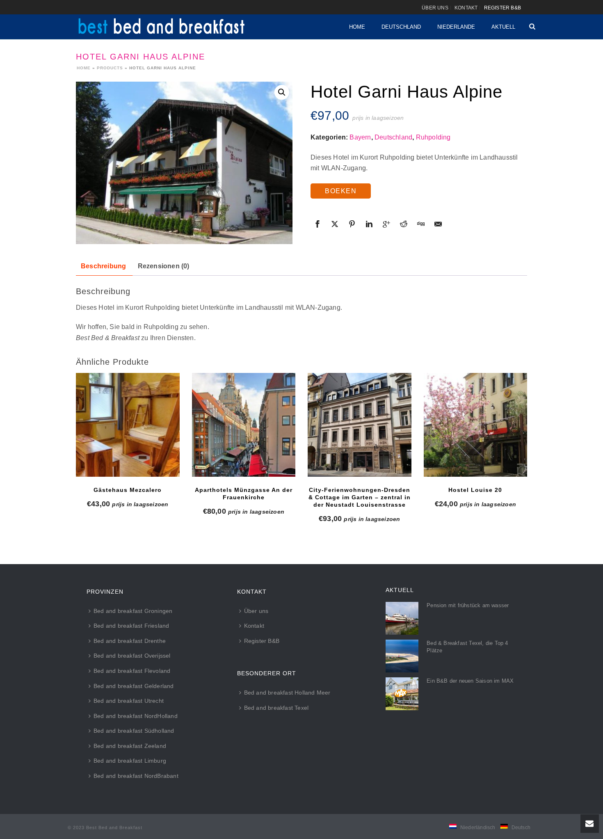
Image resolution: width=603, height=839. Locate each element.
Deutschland (401, 27)
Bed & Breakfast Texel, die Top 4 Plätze (467, 647)
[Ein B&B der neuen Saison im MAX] (402, 693)
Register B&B (261, 641)
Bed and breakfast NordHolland (136, 716)
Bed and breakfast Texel (276, 707)
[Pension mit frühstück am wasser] (402, 618)
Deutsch (521, 827)
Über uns (256, 611)
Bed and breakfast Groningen (133, 611)
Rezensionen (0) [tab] (164, 266)
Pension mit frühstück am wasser (468, 605)
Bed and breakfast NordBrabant (136, 776)
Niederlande (456, 27)
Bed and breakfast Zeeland (130, 746)
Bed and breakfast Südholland (134, 730)
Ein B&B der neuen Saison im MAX (470, 681)
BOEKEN (340, 190)
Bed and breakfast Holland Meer (287, 692)
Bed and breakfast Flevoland (132, 671)
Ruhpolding (433, 137)
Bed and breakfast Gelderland (134, 686)
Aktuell (503, 27)
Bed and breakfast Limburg (130, 760)
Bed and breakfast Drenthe (130, 641)
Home (357, 27)
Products (110, 68)
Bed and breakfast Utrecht (129, 700)
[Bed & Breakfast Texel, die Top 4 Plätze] (402, 656)
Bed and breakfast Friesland (131, 625)
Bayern (360, 137)
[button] (281, 92)
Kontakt (254, 625)
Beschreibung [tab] (103, 266)
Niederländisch (478, 827)
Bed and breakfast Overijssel (132, 655)
